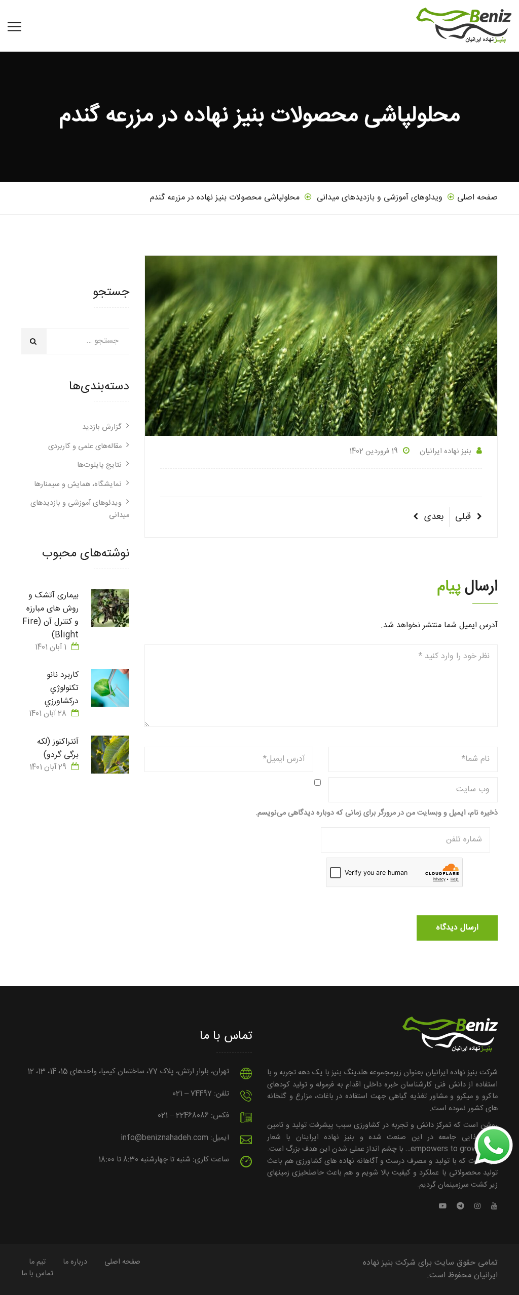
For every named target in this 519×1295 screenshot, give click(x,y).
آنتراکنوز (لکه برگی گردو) (58, 748)
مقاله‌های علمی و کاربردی (85, 446)
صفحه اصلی (122, 1262)
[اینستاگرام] (477, 1207)
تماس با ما (37, 1274)
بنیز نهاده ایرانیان (445, 452)
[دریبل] (460, 1207)
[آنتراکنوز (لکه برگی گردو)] (110, 755)
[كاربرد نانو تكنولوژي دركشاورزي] (110, 688)
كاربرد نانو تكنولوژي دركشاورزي (62, 688)
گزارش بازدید (102, 427)
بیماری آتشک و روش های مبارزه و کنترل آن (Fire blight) (50, 615)
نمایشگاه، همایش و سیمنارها (78, 484)
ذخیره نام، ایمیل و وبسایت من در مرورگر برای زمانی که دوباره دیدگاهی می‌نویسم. (376, 813)
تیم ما (37, 1262)
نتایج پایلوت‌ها (99, 465)
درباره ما (75, 1262)
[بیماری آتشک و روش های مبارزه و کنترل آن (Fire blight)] (110, 608)
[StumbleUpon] (445, 1207)
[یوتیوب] (492, 1207)
